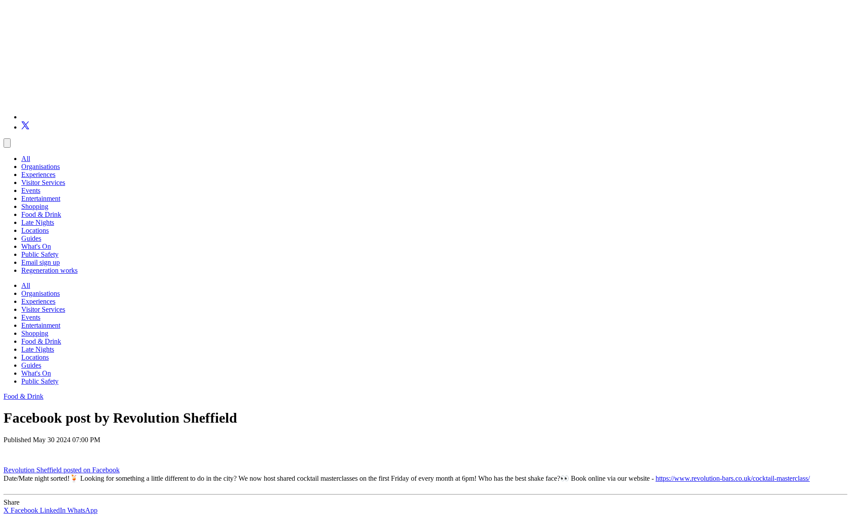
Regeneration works (49, 270)
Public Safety (40, 254)
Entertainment (40, 198)
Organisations (40, 166)
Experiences (38, 174)
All (25, 158)
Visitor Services (43, 182)
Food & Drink (41, 214)
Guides (31, 238)
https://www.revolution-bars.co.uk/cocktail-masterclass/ (733, 478)
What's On (36, 246)
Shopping (34, 206)
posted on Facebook (91, 470)
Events (30, 190)
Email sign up (40, 262)
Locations (35, 230)
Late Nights (37, 222)
